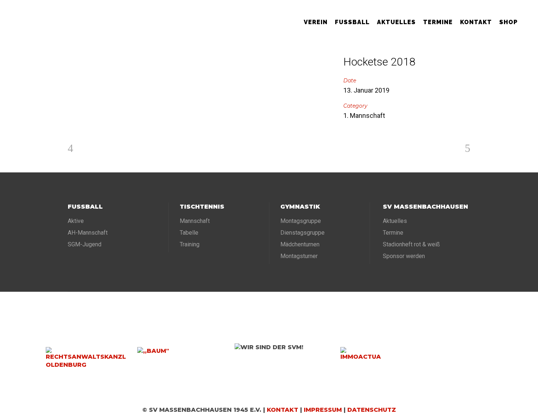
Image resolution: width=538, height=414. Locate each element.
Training (189, 244)
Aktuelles (395, 220)
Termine (393, 232)
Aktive (76, 220)
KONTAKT (282, 409)
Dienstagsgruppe (302, 232)
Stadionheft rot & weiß (411, 244)
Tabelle (189, 232)
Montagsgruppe (300, 220)
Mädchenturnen (300, 244)
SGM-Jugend (84, 244)
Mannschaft (195, 220)
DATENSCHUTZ (371, 409)
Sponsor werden (404, 256)
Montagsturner (299, 256)
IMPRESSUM (323, 409)
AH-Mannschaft (88, 232)
